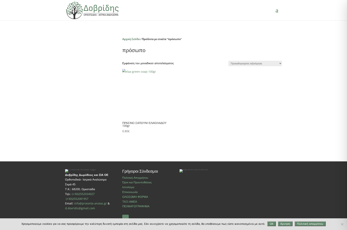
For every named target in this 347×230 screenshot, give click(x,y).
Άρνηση (285, 223)
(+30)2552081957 (77, 199)
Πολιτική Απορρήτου (135, 177)
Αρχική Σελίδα (131, 39)
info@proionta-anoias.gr (90, 203)
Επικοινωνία (130, 192)
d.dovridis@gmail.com (80, 208)
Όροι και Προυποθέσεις (137, 182)
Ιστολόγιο (128, 187)
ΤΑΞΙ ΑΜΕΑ (129, 201)
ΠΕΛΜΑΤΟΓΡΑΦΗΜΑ (135, 206)
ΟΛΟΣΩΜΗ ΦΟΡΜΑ (135, 197)
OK (272, 223)
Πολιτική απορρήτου (310, 223)
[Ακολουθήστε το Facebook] (125, 218)
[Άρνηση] (342, 224)
